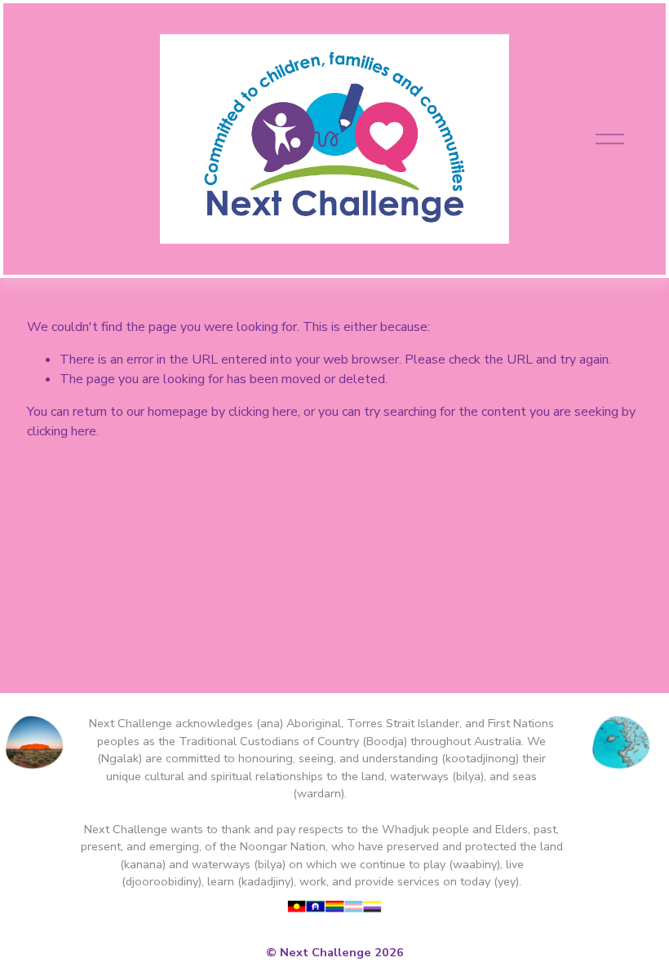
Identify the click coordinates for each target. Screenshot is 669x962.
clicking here (263, 412)
